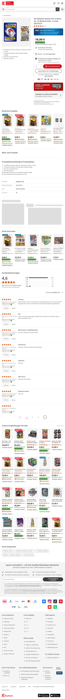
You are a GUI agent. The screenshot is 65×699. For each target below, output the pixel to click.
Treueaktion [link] (50, 634)
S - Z (27, 631)
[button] (48, 43)
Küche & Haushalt (9, 628)
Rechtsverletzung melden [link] (33, 661)
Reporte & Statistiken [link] (7, 672)
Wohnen (6, 634)
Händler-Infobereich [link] (53, 657)
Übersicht (28, 618)
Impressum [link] (5, 686)
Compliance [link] (13, 686)
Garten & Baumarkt (9, 625)
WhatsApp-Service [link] (52, 647)
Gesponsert (4, 128)
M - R (27, 628)
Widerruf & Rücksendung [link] (33, 648)
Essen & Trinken (8, 650)
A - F (27, 622)
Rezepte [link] (49, 631)
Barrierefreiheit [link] (5, 690)
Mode (5, 638)
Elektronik (7, 622)
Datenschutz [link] (22, 686)
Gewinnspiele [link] (51, 638)
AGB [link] (29, 686)
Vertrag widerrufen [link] (31, 651)
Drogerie (6, 641)
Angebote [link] (50, 618)
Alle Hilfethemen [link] (30, 641)
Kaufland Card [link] (51, 625)
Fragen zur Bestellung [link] (32, 645)
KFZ (5, 647)
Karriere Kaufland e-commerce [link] (48, 677)
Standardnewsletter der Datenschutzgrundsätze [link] (29, 585)
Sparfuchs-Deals (8, 618)
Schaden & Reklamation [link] (32, 654)
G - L (27, 625)
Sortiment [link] (50, 628)
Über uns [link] (6, 675)
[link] (54, 3)
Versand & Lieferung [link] (31, 657)
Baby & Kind (7, 631)
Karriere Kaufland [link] (47, 672)
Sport (5, 644)
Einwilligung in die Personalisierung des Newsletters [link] (34, 590)
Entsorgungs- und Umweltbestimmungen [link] (43, 686)
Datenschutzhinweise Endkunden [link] (27, 678)
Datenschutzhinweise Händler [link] (29, 674)
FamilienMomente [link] (52, 644)
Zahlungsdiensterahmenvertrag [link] (30, 671)
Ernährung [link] (50, 641)
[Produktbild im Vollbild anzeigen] (16, 32)
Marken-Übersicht (9, 654)
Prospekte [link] (50, 622)
